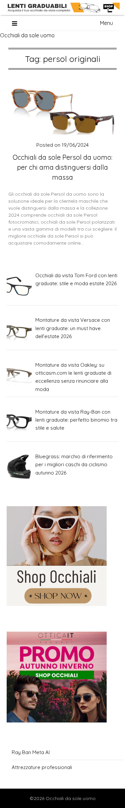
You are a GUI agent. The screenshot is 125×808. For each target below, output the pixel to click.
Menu (106, 23)
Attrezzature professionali (42, 767)
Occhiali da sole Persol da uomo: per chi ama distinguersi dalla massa (62, 167)
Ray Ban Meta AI (31, 752)
